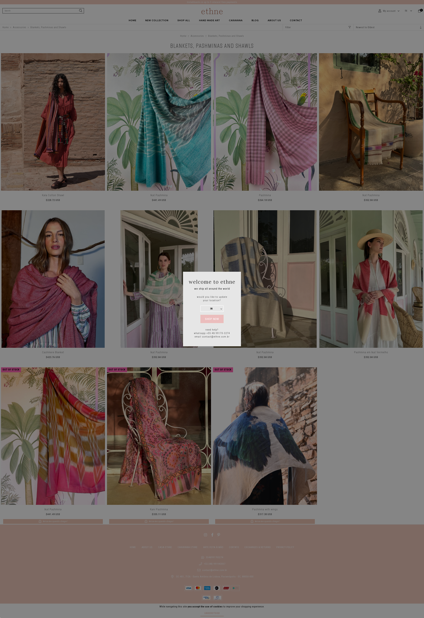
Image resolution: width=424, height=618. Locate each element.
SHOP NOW (212, 319)
